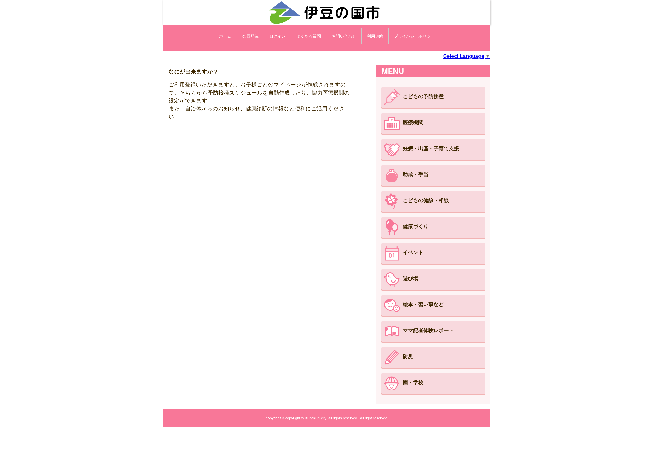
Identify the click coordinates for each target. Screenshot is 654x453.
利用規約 (375, 36)
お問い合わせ (344, 36)
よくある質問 (308, 36)
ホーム (225, 36)
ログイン (277, 36)
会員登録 (250, 36)
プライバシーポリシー (414, 36)
